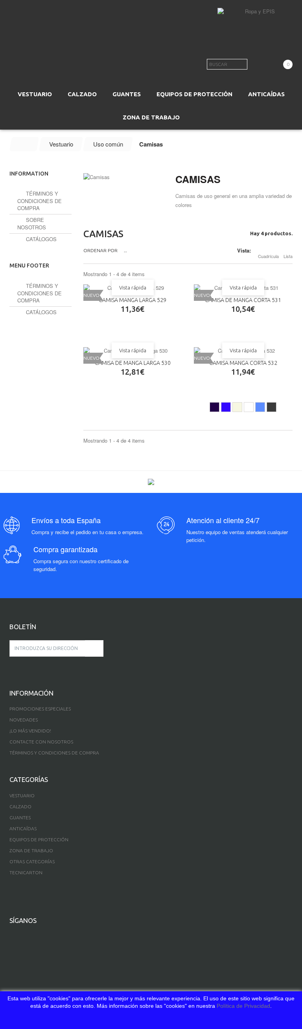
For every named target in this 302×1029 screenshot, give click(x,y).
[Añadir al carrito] (98, 325)
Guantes (20, 817)
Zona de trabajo (31, 850)
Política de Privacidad (243, 1006)
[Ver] (121, 325)
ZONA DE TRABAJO (151, 117)
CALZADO (82, 94)
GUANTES (126, 94)
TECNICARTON (25, 872)
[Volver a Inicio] (24, 144)
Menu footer (29, 265)
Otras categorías (32, 861)
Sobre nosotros (31, 223)
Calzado (20, 806)
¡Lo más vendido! (30, 730)
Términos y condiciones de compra (39, 201)
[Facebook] (11, 937)
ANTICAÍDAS (266, 94)
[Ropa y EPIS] (256, 19)
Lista (288, 256)
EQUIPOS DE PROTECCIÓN (194, 94)
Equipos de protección (38, 839)
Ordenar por (100, 250)
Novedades (23, 719)
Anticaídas (23, 828)
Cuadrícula (268, 256)
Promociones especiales (40, 708)
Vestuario (22, 795)
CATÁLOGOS (40, 239)
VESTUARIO (35, 94)
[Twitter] (23, 937)
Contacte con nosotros (41, 741)
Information (28, 173)
